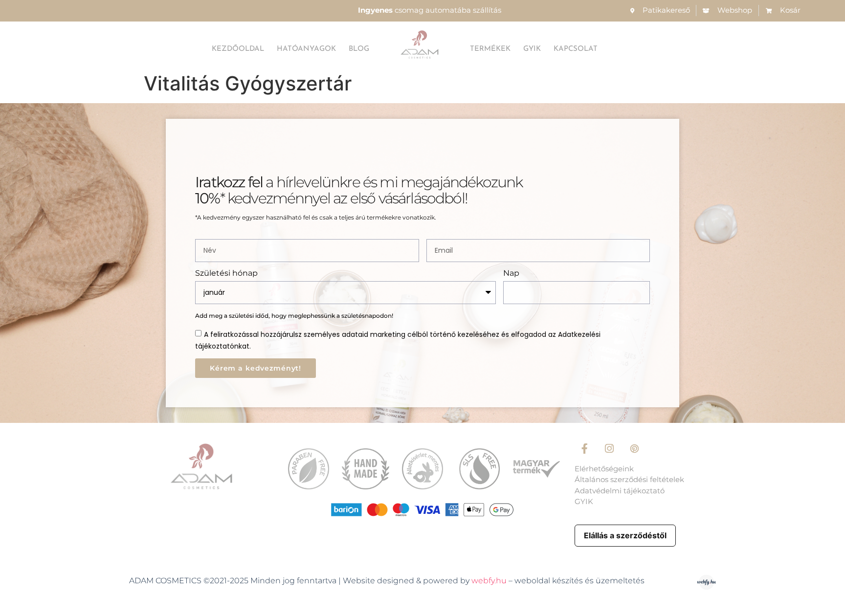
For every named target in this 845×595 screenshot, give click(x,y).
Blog (359, 49)
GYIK (532, 49)
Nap (511, 273)
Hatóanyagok (306, 49)
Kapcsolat (576, 49)
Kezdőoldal (238, 49)
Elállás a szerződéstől (625, 535)
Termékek (490, 49)
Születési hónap (226, 273)
